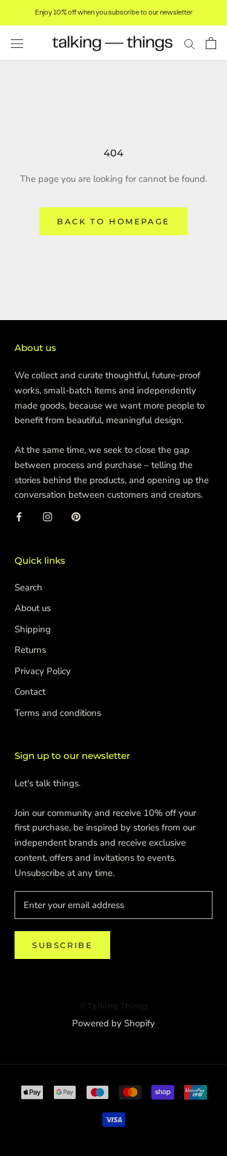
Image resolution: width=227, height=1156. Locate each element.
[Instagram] (47, 516)
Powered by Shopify (113, 1023)
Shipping (33, 629)
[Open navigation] (17, 43)
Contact (30, 692)
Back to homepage (113, 221)
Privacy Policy (43, 671)
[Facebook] (19, 516)
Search (28, 587)
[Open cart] (211, 43)
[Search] (189, 43)
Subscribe (62, 945)
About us (33, 608)
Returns (30, 650)
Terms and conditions (58, 713)
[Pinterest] (76, 516)
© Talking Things (113, 1006)
